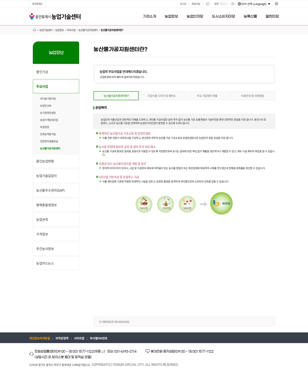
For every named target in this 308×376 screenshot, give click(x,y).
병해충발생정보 (46, 205)
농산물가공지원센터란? (116, 96)
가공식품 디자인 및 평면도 (161, 96)
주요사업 (42, 86)
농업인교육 (45, 105)
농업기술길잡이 (46, 175)
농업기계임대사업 (49, 120)
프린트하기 (207, 3)
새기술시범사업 (48, 98)
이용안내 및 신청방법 (252, 96)
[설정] (276, 4)
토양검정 (44, 127)
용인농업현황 (45, 161)
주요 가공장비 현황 (207, 96)
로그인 (183, 3)
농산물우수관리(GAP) (50, 190)
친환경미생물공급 (49, 141)
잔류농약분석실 (48, 134)
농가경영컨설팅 (48, 112)
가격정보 (42, 234)
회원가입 (196, 3)
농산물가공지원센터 (50, 148)
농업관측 (42, 219)
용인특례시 (37, 3)
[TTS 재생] (232, 4)
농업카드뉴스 (45, 263)
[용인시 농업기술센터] (55, 16)
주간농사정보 (45, 248)
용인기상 (42, 71)
